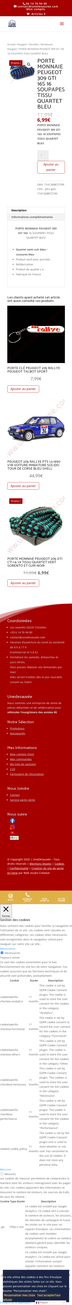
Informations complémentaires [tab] (32, 217)
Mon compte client (22, 754)
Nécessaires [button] (8, 948)
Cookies (59, 864)
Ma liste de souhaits (23, 764)
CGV (12, 769)
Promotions (17, 728)
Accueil (11, 44)
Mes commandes (21, 759)
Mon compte (35, 9)
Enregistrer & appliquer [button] (15, 1302)
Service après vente (22, 800)
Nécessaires (12, 953)
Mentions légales (40, 864)
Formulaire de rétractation (27, 774)
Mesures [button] (5, 1169)
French (43, 1302)
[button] (28, 64)
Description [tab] (18, 210)
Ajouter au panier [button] (23, 389)
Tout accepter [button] (46, 1295)
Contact (15, 795)
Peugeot (22, 44)
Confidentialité (19, 868)
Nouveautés (17, 733)
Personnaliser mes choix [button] (19, 1295)
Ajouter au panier (51, 167)
